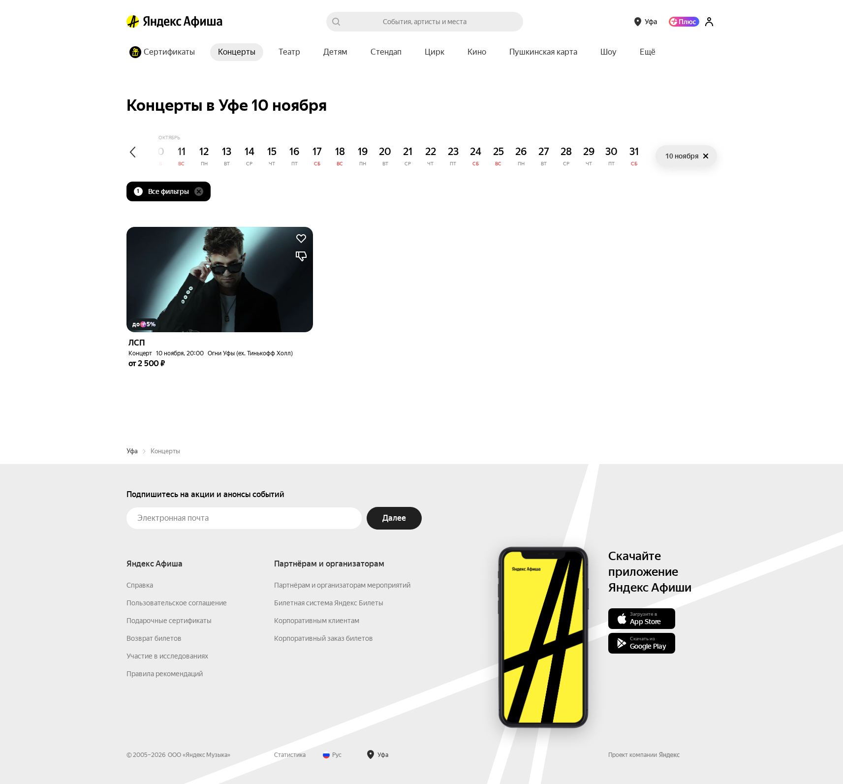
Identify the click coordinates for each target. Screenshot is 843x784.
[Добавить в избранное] (301, 239)
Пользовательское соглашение (176, 603)
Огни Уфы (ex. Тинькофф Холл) (250, 353)
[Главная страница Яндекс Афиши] (132, 21)
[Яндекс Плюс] (684, 22)
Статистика (290, 755)
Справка (139, 585)
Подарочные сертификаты (169, 621)
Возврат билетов (154, 638)
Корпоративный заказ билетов (323, 638)
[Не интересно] (301, 256)
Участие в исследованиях (167, 656)
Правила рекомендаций (164, 674)
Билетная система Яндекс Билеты (328, 603)
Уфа (132, 451)
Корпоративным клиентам (316, 621)
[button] (647, 52)
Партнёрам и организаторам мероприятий (342, 585)
